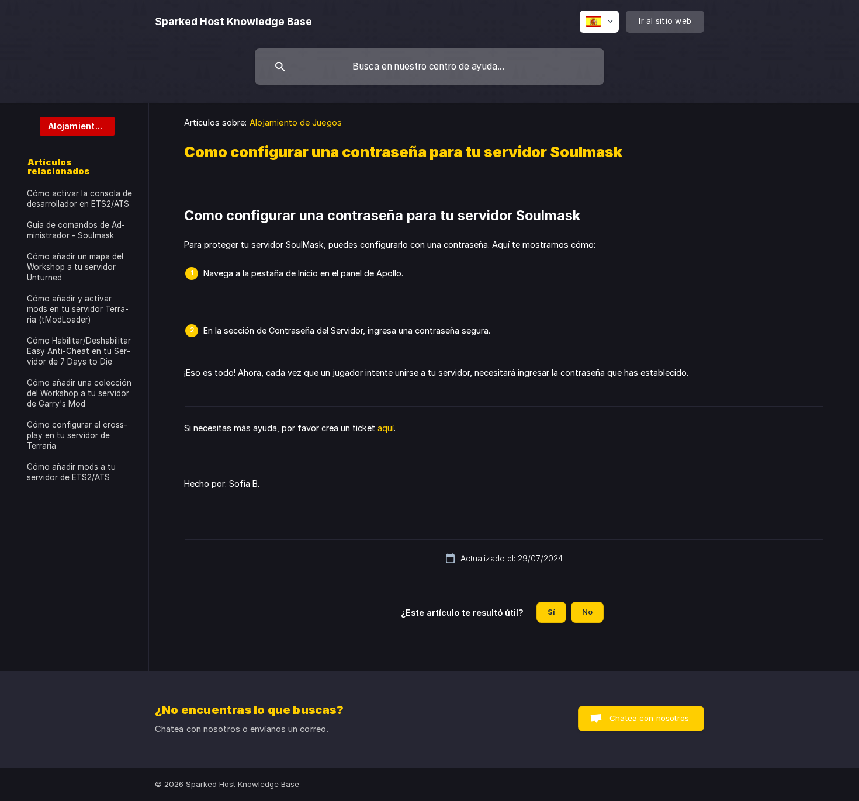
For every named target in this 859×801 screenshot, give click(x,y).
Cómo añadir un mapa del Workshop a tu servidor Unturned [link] (75, 267)
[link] (71, 125)
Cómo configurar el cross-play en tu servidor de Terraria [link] (77, 435)
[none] (233, 22)
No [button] (587, 611)
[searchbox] (429, 66)
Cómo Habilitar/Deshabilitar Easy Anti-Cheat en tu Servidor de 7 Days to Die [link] (79, 351)
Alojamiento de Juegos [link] (296, 122)
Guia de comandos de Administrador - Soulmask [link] (76, 230)
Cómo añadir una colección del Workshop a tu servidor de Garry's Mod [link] (79, 393)
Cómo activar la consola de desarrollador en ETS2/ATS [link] (79, 199)
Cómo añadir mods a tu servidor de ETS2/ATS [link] (71, 472)
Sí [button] (551, 611)
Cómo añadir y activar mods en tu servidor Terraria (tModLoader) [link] (78, 309)
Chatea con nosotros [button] (649, 718)
